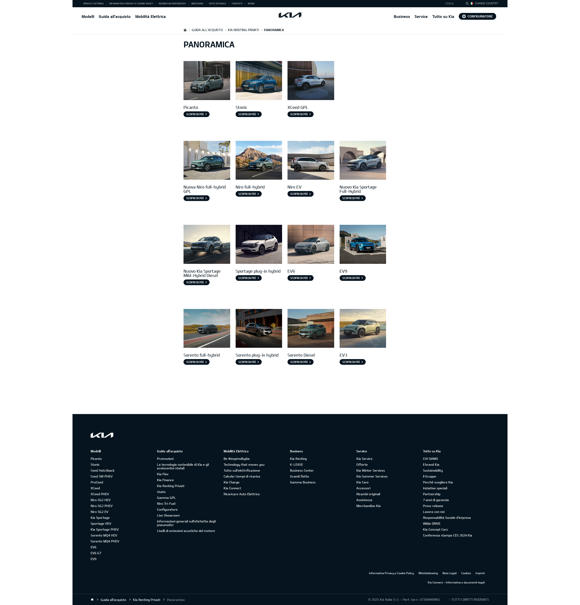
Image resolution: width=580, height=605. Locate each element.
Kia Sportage (100, 517)
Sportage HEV (101, 523)
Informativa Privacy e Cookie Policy (391, 573)
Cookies (466, 573)
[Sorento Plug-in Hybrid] (259, 329)
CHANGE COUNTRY (486, 3)
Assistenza (364, 500)
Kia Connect (232, 488)
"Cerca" (468, 4)
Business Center (302, 470)
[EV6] (311, 245)
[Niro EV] (311, 161)
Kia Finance (165, 480)
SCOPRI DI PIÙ (247, 361)
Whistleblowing (428, 573)
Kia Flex (162, 474)
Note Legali (449, 573)
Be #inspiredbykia (237, 458)
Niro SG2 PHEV (102, 506)
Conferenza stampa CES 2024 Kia (447, 535)
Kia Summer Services (372, 476)
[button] (452, 3)
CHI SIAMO (430, 458)
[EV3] (363, 329)
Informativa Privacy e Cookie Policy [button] (131, 3)
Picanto (96, 458)
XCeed (95, 488)
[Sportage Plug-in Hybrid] (259, 245)
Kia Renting (298, 458)
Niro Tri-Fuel (166, 503)
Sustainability (433, 470)
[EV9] (363, 245)
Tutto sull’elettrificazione (242, 470)
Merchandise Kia (368, 506)
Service (421, 16)
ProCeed (97, 482)
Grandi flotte (299, 476)
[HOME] (185, 29)
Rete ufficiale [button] (217, 3)
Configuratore (480, 16)
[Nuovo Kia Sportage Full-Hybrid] (363, 161)
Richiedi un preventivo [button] (172, 3)
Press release (433, 506)
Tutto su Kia (443, 16)
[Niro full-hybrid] (259, 161)
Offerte (362, 464)
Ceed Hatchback (102, 470)
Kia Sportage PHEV (105, 529)
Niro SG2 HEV (101, 500)
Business (402, 16)
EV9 (93, 559)
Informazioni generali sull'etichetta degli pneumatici (186, 523)
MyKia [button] (251, 3)
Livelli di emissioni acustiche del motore (186, 531)
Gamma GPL (166, 498)
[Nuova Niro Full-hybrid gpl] (207, 161)
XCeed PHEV (100, 494)
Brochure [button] (197, 3)
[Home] (92, 599)
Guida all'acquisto (115, 16)
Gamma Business (303, 482)
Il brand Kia (431, 464)
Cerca (449, 3)
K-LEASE (296, 464)
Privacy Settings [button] (93, 3)
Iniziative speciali (435, 488)
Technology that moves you (244, 464)
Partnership (431, 494)
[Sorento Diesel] (311, 329)
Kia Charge (231, 482)
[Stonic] (259, 81)
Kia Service (364, 458)
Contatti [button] (237, 3)
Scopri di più (195, 114)
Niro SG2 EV (99, 512)
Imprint (480, 573)
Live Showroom (168, 515)
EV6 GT (96, 553)
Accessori (363, 488)
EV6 (93, 547)
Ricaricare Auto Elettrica (242, 494)
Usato (161, 492)
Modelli (88, 16)
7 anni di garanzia (436, 500)
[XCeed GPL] (311, 81)
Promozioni (165, 458)
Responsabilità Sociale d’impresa (447, 517)
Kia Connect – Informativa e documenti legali (456, 582)
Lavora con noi (434, 512)
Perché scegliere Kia (438, 482)
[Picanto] (207, 81)
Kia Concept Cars (435, 529)
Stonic (95, 464)
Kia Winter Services (370, 470)
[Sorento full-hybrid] (207, 329)
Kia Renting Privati (170, 486)
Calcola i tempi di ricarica (242, 476)
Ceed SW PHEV (102, 476)
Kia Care (362, 482)
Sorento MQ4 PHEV (105, 541)
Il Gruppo (429, 476)
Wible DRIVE (431, 523)
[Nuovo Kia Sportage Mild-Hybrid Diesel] (207, 245)
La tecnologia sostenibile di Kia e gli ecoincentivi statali (183, 466)
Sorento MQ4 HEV (104, 535)
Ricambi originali (368, 494)
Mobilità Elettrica (150, 16)
